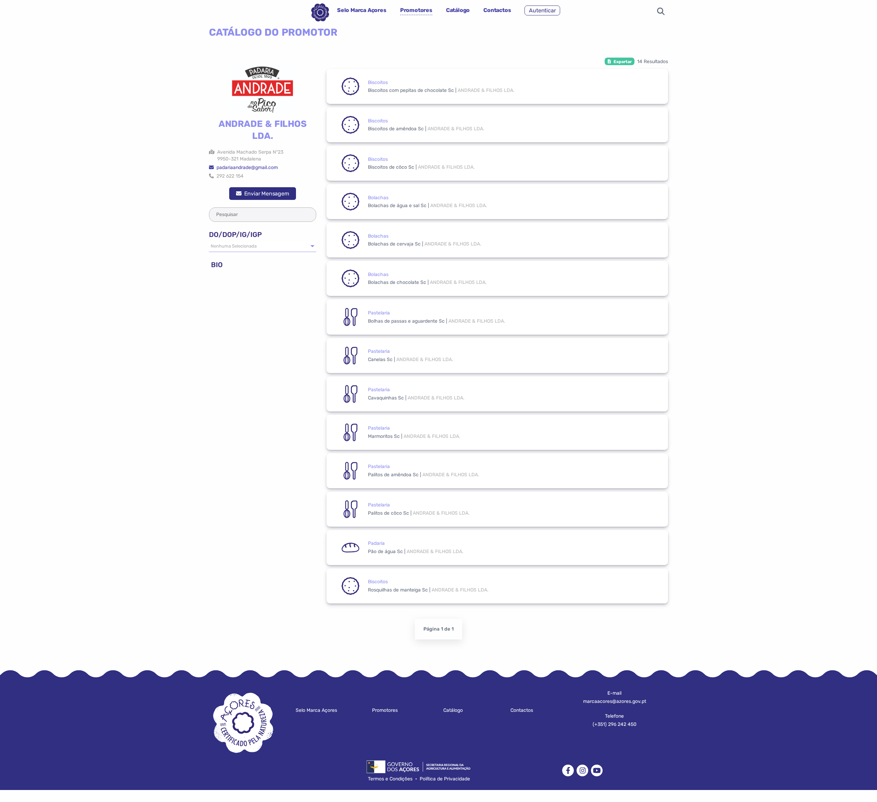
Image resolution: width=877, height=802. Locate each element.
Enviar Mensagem (265, 193)
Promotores (416, 10)
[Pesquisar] (661, 12)
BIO (216, 265)
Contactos (497, 10)
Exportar (621, 61)
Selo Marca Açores (361, 10)
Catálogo (458, 10)
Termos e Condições (390, 779)
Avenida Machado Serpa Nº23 (248, 155)
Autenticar (542, 10)
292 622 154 (229, 176)
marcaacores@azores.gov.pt (614, 701)
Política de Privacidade (445, 779)
